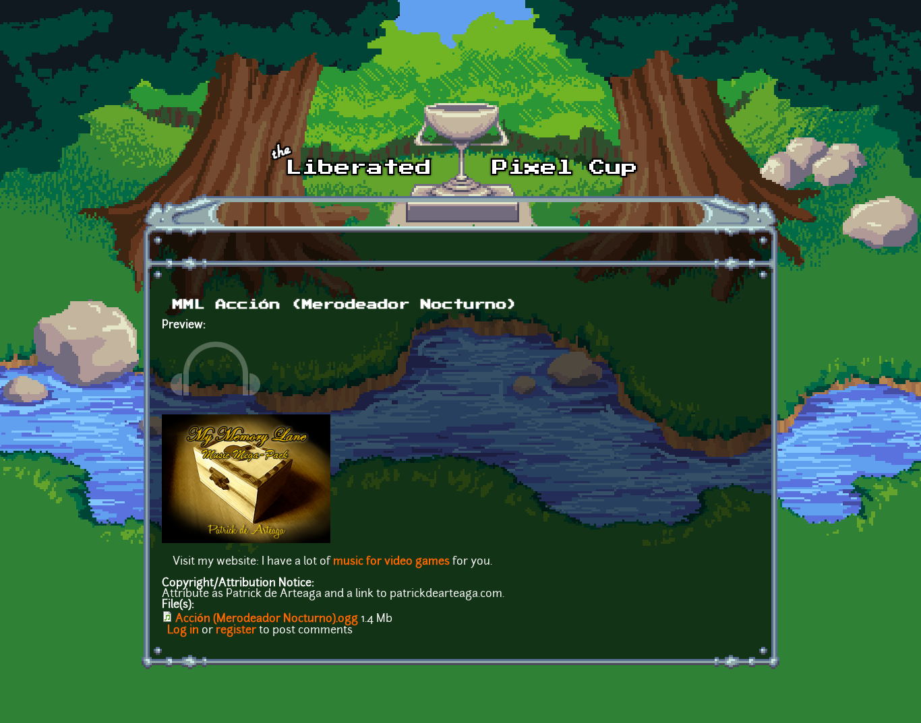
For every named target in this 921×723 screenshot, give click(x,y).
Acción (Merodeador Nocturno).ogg (266, 619)
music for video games (391, 562)
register (236, 630)
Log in (183, 630)
